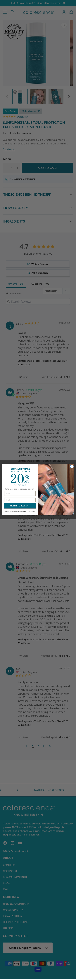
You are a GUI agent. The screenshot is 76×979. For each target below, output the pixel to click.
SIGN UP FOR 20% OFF (20, 505)
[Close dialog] (71, 466)
